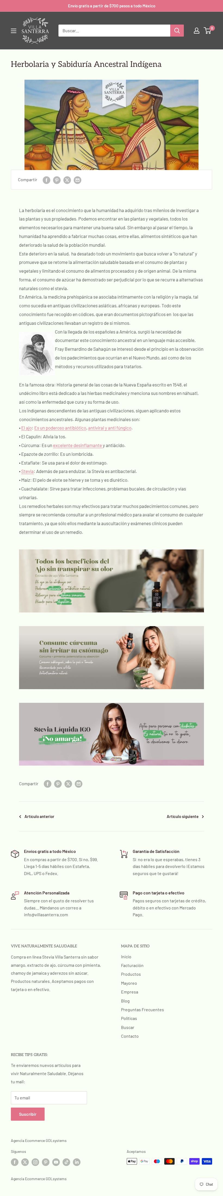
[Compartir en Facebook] (46, 179)
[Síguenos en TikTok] (66, 1162)
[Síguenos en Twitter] (25, 1162)
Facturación (132, 965)
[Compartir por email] (77, 179)
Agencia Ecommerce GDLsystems (39, 1140)
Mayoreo (129, 983)
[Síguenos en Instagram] (35, 1162)
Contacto (130, 1036)
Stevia (27, 471)
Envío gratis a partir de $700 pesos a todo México (111, 5)
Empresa (129, 991)
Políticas (129, 1018)
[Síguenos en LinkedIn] (76, 1162)
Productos (131, 974)
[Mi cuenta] (196, 31)
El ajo (26, 427)
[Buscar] (177, 31)
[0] (207, 30)
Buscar (127, 1027)
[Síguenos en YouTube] (56, 1162)
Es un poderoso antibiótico (60, 427)
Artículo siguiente (183, 816)
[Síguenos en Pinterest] (45, 1162)
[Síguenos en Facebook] (14, 1162)
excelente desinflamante (78, 445)
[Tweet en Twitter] (67, 179)
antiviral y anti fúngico (109, 427)
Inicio (126, 956)
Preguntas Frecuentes (142, 1009)
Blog (125, 1000)
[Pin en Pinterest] (57, 179)
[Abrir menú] (13, 31)
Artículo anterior (39, 816)
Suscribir (27, 1114)
